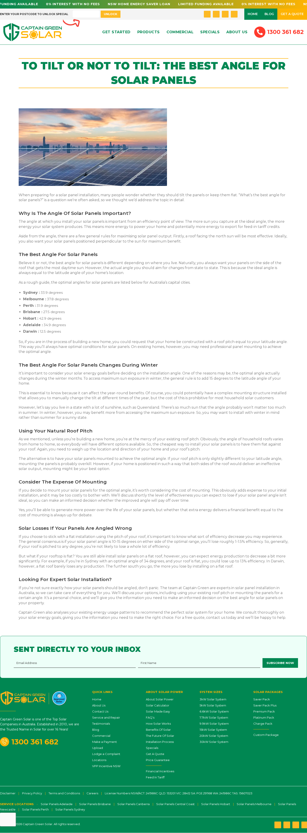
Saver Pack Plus (264, 705)
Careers (92, 793)
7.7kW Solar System (214, 717)
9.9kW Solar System (214, 723)
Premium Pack (264, 711)
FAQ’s (150, 717)
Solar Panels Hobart (215, 804)
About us (236, 32)
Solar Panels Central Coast (175, 804)
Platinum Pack (263, 717)
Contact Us (100, 711)
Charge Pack (262, 723)
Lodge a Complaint (106, 754)
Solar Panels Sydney (70, 809)
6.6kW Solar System (214, 711)
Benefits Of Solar (158, 729)
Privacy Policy (32, 793)
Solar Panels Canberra (133, 804)
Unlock (110, 14)
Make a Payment (104, 742)
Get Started (116, 32)
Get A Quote (155, 754)
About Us (98, 705)
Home (253, 14)
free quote (195, 617)
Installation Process (160, 742)
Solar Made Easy (158, 711)
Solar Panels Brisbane (95, 804)
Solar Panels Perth (35, 809)
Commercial (180, 32)
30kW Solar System (214, 742)
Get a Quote (292, 14)
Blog (269, 14)
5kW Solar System (213, 705)
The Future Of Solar (160, 735)
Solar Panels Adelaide (57, 804)
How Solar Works (158, 723)
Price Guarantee (158, 760)
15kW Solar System (213, 729)
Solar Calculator (157, 705)
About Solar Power (160, 699)
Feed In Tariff (155, 777)
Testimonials (101, 723)
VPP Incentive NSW (106, 766)
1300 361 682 (34, 742)
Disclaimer (8, 793)
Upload (97, 748)
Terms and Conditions (64, 793)
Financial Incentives (160, 771)
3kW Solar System (213, 699)
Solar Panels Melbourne (254, 804)
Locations (99, 760)
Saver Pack (261, 699)
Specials (210, 32)
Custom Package (266, 735)
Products (148, 32)
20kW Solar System (214, 735)
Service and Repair (106, 717)
